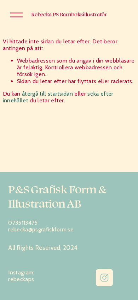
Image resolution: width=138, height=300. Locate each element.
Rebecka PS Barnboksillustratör (69, 14)
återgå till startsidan (47, 93)
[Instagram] (104, 277)
